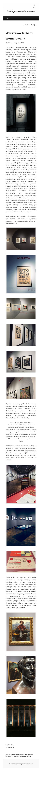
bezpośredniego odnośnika (22, 756)
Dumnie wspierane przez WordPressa (21, 764)
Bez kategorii (16, 754)
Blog (7, 18)
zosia (27, 754)
